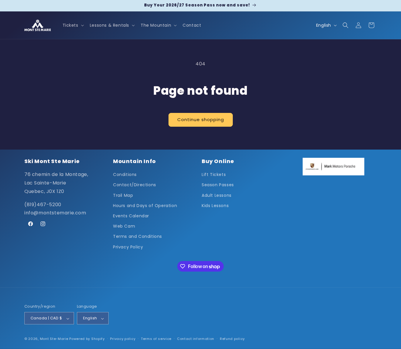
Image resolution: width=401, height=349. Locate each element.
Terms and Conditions (137, 237)
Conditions (125, 175)
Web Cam (124, 226)
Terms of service (156, 338)
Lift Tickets (214, 175)
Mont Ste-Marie (54, 339)
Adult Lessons (217, 195)
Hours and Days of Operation (145, 206)
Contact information (195, 338)
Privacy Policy (128, 247)
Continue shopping (200, 119)
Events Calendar (131, 216)
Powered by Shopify (87, 339)
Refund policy (232, 338)
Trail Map (123, 195)
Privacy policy (122, 338)
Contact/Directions (134, 185)
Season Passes (218, 185)
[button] (72, 25)
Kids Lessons (215, 206)
